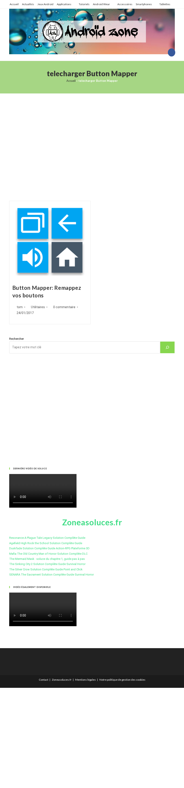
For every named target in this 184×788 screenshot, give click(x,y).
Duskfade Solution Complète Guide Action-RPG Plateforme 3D (49, 548)
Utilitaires (38, 307)
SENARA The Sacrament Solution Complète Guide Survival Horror (51, 574)
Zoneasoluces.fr (62, 679)
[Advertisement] (92, 141)
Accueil (14, 4)
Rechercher (16, 338)
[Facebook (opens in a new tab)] (171, 52)
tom (20, 307)
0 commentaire (64, 307)
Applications (64, 4)
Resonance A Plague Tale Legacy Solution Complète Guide (47, 537)
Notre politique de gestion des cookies (122, 679)
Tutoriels (84, 4)
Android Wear (101, 4)
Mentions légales (85, 679)
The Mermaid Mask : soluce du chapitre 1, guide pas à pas (47, 559)
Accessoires (124, 4)
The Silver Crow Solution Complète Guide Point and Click (46, 569)
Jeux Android (45, 4)
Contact (43, 679)
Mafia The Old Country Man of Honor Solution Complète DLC (48, 553)
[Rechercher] (167, 347)
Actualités (28, 4)
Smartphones (144, 4)
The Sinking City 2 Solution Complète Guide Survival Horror (47, 564)
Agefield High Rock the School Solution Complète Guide (45, 543)
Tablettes (164, 4)
